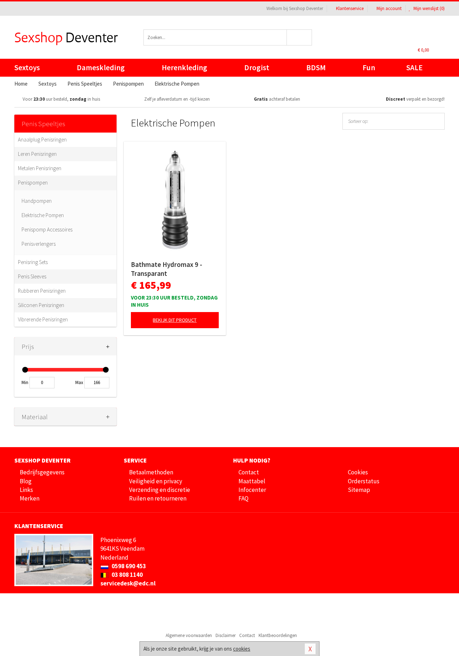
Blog (26, 481)
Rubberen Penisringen (42, 290)
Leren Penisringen (37, 153)
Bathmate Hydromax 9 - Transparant (166, 269)
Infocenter (252, 490)
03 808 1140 (126, 575)
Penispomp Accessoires (47, 229)
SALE (414, 67)
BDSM (316, 67)
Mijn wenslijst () (428, 8)
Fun (369, 67)
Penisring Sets (33, 262)
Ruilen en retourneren (157, 498)
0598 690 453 (128, 566)
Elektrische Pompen (43, 215)
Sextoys (27, 67)
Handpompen (37, 200)
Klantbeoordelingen (278, 635)
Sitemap (359, 490)
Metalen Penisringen (39, 168)
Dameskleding (101, 67)
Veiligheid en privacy (155, 481)
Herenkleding (184, 67)
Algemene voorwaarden (189, 635)
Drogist (256, 67)
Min (25, 382)
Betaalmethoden (151, 472)
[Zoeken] (299, 37)
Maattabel (251, 481)
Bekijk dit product (175, 320)
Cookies (358, 472)
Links (26, 490)
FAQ (243, 498)
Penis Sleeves (32, 276)
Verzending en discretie (159, 490)
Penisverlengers (39, 243)
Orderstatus (363, 481)
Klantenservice (350, 8)
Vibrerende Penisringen (43, 319)
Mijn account (389, 8)
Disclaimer (226, 635)
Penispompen (33, 182)
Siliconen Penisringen (41, 305)
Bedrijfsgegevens (42, 472)
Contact (248, 472)
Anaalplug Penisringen (42, 139)
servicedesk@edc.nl (128, 583)
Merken (29, 498)
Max (79, 382)
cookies (241, 648)
